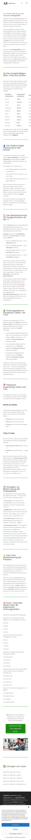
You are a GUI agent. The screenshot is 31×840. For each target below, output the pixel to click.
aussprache (7, 798)
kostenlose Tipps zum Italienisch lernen (15, 728)
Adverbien (14, 795)
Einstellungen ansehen (15, 833)
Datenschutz (16, 837)
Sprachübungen (17, 804)
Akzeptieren (15, 825)
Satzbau (6, 509)
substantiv (22, 804)
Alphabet (19, 795)
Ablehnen (15, 829)
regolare (11, 802)
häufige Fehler (6, 800)
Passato (22, 800)
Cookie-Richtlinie (9, 837)
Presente (25, 800)
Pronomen (5, 802)
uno (21, 18)
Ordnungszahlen (15, 15)
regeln (8, 802)
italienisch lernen (15, 800)
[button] (28, 807)
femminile (13, 798)
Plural (9, 161)
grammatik (20, 797)
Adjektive (15, 135)
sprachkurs (21, 802)
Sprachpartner (5, 804)
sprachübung (11, 804)
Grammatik (21, 285)
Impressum (22, 837)
